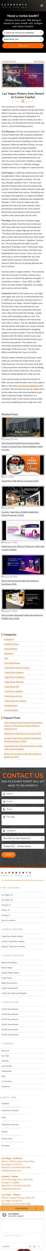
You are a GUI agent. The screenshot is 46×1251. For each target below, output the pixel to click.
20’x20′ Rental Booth (10, 1019)
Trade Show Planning (14, 682)
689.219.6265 (24, 1185)
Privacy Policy (7, 1138)
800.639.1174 (8, 1167)
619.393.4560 (24, 1167)
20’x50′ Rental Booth (10, 1029)
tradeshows (34, 385)
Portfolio (5, 1061)
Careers (5, 1131)
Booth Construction (9, 983)
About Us (5, 1051)
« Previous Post (9, 61)
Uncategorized (10, 705)
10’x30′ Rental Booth (10, 1014)
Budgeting (9, 639)
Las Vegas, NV (7, 895)
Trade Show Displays (14, 672)
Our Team (5, 1056)
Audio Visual (7, 978)
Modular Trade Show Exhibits (13, 946)
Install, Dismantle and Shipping (14, 993)
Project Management (10, 988)
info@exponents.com (11, 1170)
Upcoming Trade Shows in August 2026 (20, 481)
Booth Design (7, 967)
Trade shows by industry (15, 700)
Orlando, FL (6, 905)
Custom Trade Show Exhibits (13, 941)
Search (24, 45)
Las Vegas (23, 385)
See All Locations (8, 920)
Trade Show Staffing (13, 691)
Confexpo (5, 1103)
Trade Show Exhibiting (14, 677)
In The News (7, 1081)
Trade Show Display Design (17, 667)
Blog (3, 1076)
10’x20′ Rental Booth (10, 1009)
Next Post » (39, 61)
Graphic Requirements (10, 973)
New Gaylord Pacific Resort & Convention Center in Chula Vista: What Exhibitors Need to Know (22, 446)
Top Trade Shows (12, 663)
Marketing (8, 653)
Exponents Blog (11, 644)
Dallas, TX (6, 910)
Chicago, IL (6, 915)
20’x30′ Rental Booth (10, 1024)
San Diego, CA (7, 900)
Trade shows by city (13, 696)
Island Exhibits (10, 648)
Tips (6, 658)
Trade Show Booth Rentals (12, 936)
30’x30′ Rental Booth (10, 1035)
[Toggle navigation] (41, 6)
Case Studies (7, 1066)
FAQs (4, 1117)
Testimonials (7, 1071)
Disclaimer (6, 1145)
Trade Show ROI (11, 686)
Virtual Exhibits (11, 710)
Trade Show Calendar (10, 1110)
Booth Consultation (9, 962)
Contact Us (6, 1086)
